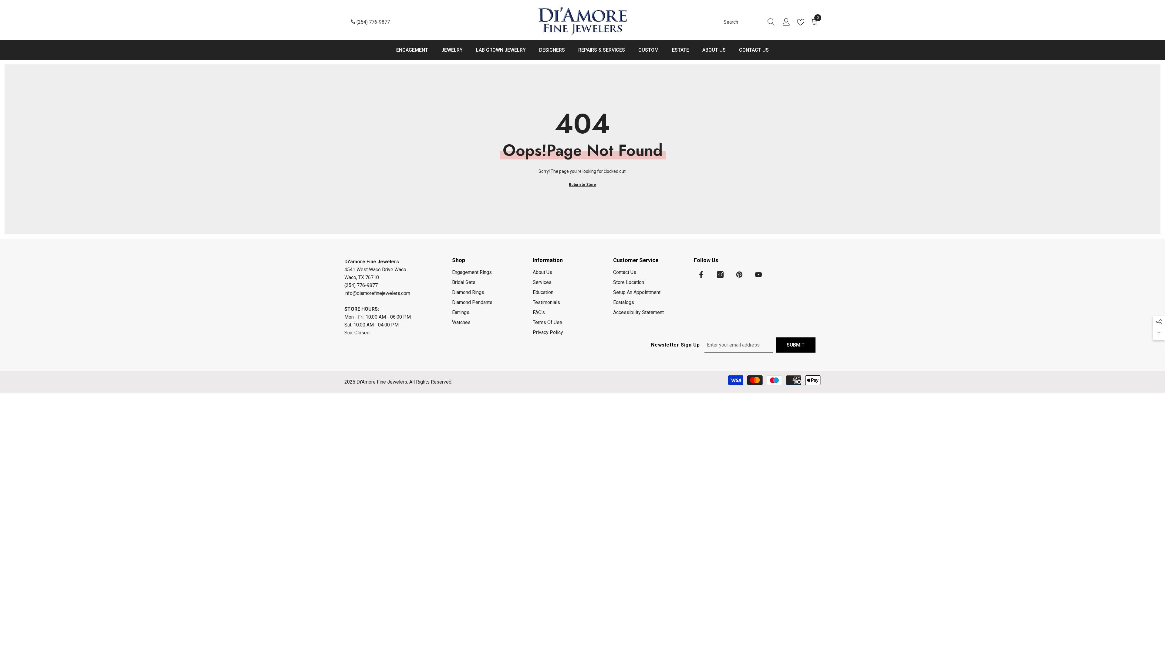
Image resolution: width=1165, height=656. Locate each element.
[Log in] (786, 22)
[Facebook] (701, 274)
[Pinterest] (739, 274)
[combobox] (744, 22)
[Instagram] (720, 274)
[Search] (749, 22)
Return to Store (582, 185)
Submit (796, 345)
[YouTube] (758, 274)
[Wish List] (802, 22)
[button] (1159, 322)
